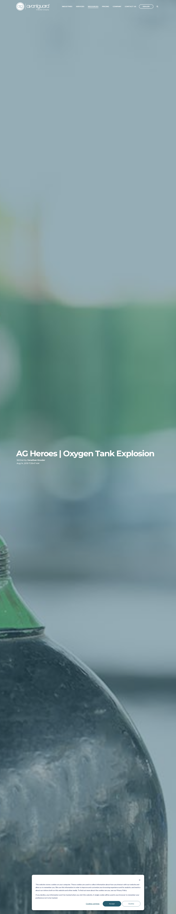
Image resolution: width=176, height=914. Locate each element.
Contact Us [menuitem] (130, 6)
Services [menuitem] (80, 6)
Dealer (146, 6)
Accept (112, 904)
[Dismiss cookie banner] (139, 879)
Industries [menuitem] (67, 6)
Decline (131, 904)
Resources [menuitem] (93, 6)
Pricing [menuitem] (105, 6)
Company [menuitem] (117, 6)
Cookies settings (92, 904)
